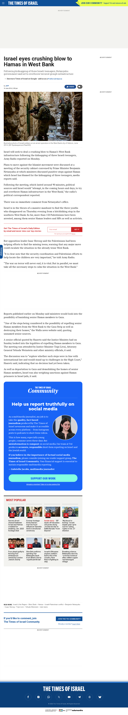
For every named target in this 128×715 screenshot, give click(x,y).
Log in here (76, 624)
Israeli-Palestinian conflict (54, 604)
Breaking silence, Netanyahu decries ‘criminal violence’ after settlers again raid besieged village (70, 557)
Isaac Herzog (10, 607)
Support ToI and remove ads (115, 3)
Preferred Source (55, 79)
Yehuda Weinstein (31, 607)
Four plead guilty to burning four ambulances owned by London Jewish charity (16, 556)
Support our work (43, 478)
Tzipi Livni (20, 607)
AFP (7, 86)
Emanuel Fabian (19, 690)
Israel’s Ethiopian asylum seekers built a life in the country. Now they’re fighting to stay (51, 557)
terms (73, 234)
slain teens (44, 607)
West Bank (32, 604)
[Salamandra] (77, 710)
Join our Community (91, 3)
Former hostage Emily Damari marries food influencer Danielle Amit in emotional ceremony (34, 526)
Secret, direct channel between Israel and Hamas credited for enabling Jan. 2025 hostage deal (16, 526)
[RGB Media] (62, 710)
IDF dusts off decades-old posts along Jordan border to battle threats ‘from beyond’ (52, 526)
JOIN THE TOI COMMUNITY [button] (69, 619)
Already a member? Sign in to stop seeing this (43, 484)
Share (71, 87)
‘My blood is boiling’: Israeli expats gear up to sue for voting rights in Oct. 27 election (69, 526)
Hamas (40, 604)
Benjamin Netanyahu (72, 604)
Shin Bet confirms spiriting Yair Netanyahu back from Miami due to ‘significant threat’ (33, 556)
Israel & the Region (20, 604)
